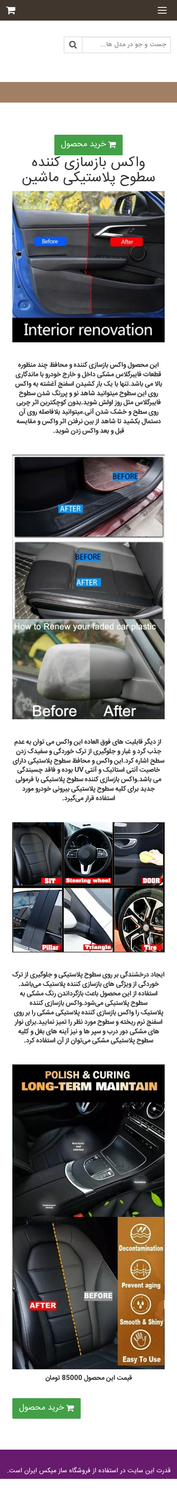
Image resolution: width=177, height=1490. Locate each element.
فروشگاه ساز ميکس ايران (57, 1471)
